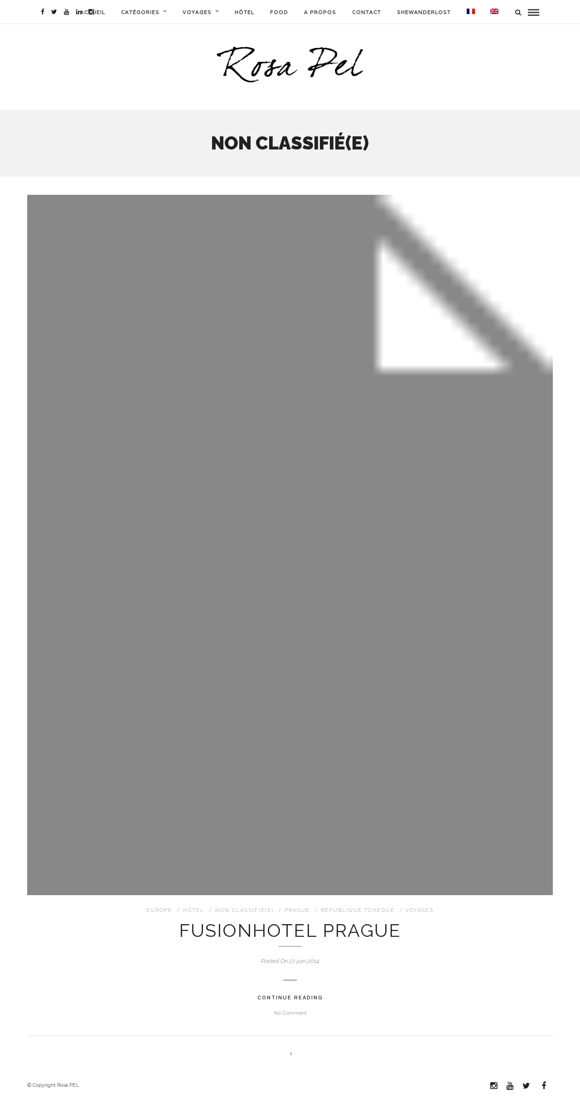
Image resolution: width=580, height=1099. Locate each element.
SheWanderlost (424, 12)
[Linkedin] (79, 12)
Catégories (140, 12)
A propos (320, 12)
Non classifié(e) (244, 910)
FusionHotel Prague (290, 930)
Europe (159, 910)
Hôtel (244, 12)
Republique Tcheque (358, 910)
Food (279, 12)
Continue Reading (290, 998)
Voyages (197, 12)
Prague (297, 910)
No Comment (290, 1013)
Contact (366, 12)
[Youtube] (66, 12)
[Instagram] (91, 12)
